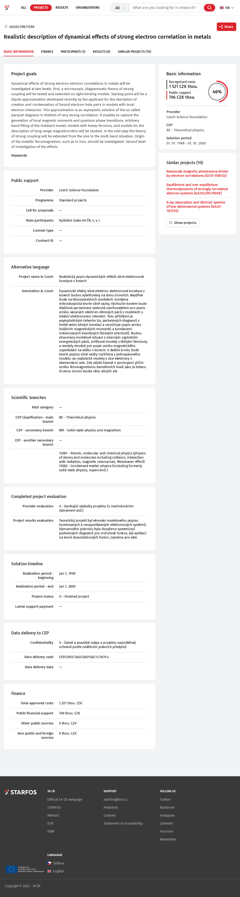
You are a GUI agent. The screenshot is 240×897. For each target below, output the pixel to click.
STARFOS (54, 807)
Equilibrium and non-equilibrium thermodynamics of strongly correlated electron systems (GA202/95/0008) (197, 189)
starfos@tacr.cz (116, 799)
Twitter (165, 799)
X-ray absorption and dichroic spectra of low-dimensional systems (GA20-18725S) (195, 206)
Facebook (167, 807)
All (23, 8)
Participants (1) (73, 52)
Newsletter (168, 839)
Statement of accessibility (123, 823)
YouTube (166, 831)
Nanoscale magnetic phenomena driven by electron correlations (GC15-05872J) (197, 173)
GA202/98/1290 (21, 27)
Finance (47, 52)
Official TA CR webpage (64, 799)
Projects (41, 8)
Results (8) (101, 52)
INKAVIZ (53, 815)
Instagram (167, 815)
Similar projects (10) (134, 52)
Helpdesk (111, 807)
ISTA (50, 823)
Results (62, 8)
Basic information (19, 52)
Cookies (110, 815)
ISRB (50, 831)
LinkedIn (166, 823)
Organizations (88, 8)
